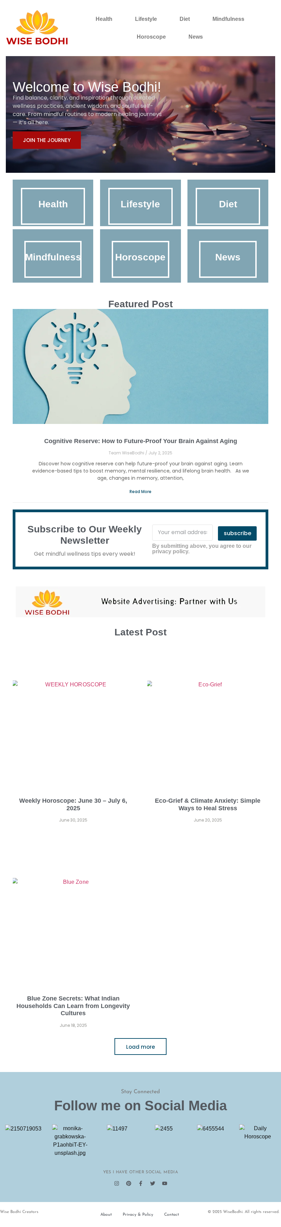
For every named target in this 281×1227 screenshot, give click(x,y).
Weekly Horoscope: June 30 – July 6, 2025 (73, 804)
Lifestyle (146, 19)
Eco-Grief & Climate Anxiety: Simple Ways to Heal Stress (207, 804)
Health (104, 19)
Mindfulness (228, 19)
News (195, 37)
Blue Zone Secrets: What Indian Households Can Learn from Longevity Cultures (73, 1006)
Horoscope (151, 37)
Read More (140, 491)
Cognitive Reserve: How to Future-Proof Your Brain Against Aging (140, 441)
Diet (185, 19)
